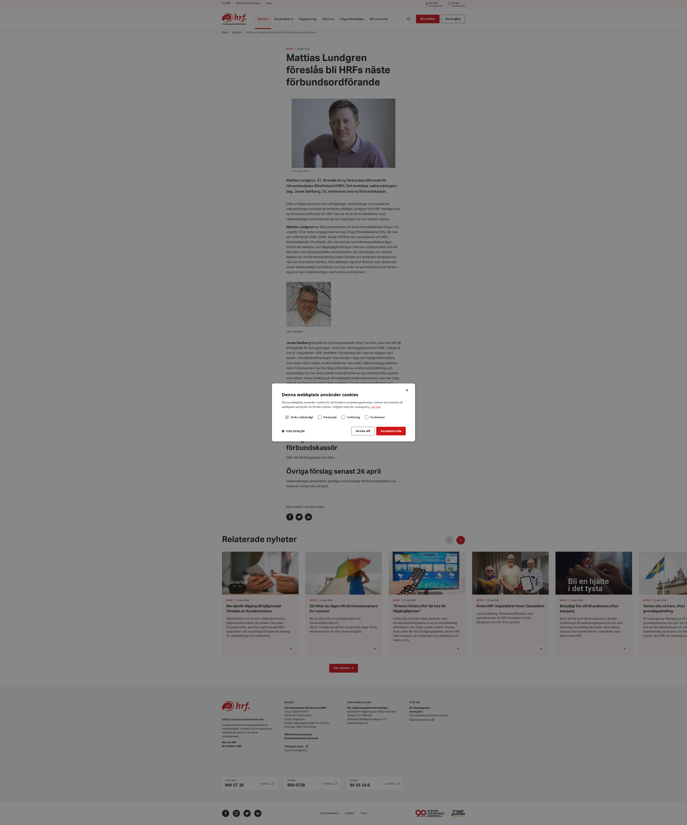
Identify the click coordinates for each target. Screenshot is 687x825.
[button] (293, 431)
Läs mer (376, 407)
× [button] (407, 390)
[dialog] (343, 412)
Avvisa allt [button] (363, 430)
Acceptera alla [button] (391, 430)
